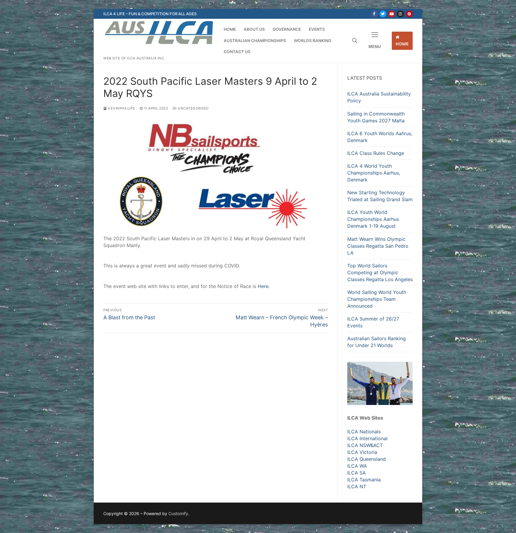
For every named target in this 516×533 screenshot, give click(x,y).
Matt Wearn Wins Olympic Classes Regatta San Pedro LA (377, 246)
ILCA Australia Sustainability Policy (379, 97)
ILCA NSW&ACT (365, 445)
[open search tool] (354, 40)
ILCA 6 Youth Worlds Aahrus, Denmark (379, 136)
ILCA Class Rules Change (375, 153)
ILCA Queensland (366, 459)
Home (402, 43)
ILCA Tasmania (364, 480)
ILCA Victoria (362, 452)
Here (263, 286)
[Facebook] (374, 13)
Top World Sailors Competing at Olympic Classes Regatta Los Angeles (380, 272)
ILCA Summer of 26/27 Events (373, 322)
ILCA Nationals (364, 432)
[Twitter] (383, 13)
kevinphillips (121, 108)
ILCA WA (357, 466)
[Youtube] (391, 13)
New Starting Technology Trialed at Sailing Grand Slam (380, 196)
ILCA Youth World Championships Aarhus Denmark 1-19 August (373, 219)
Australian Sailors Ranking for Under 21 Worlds (376, 341)
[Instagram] (400, 13)
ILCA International (367, 438)
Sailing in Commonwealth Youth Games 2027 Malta (376, 117)
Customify (178, 513)
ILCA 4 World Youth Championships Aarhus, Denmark (373, 173)
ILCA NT (356, 486)
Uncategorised (193, 108)
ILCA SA (356, 473)
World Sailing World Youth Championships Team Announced (376, 299)
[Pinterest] (409, 13)
